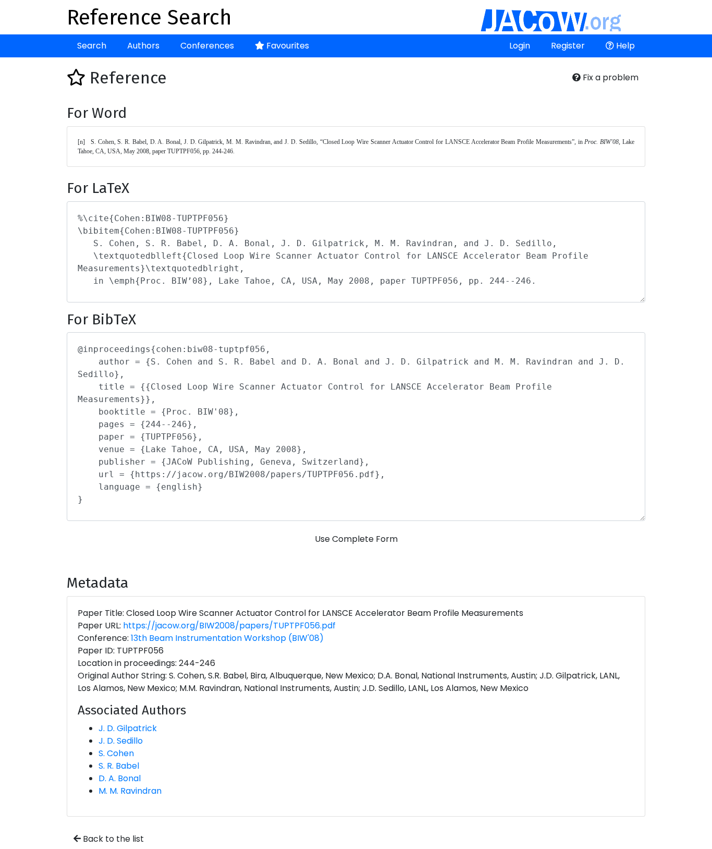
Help (624, 46)
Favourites (286, 46)
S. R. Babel (119, 766)
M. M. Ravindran (130, 791)
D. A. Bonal (120, 778)
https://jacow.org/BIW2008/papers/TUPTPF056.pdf (229, 626)
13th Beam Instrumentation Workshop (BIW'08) (227, 638)
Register (568, 46)
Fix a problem (610, 77)
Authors (143, 46)
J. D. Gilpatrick (128, 728)
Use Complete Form (356, 539)
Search (91, 46)
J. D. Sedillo (121, 741)
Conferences (207, 46)
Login (519, 46)
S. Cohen (116, 753)
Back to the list (112, 839)
